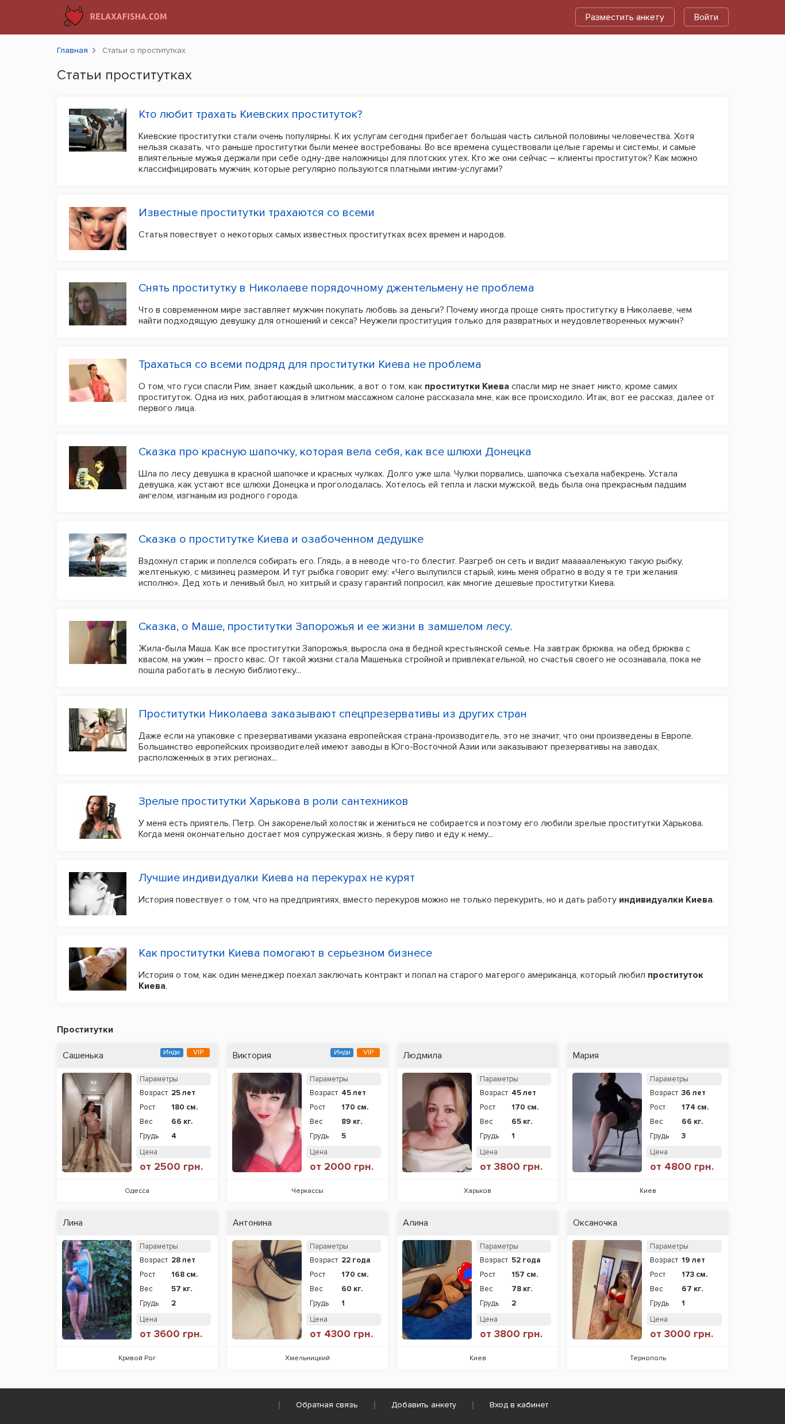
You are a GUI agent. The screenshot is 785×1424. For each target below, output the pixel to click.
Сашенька (83, 1055)
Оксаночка (595, 1223)
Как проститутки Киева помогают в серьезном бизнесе (285, 953)
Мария (586, 1055)
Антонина (252, 1223)
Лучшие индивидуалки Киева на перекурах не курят (276, 878)
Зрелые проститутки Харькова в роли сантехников (273, 801)
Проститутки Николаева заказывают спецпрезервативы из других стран (332, 714)
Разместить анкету (625, 17)
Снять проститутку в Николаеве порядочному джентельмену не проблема (336, 288)
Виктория (252, 1055)
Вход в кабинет (519, 1405)
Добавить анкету (423, 1405)
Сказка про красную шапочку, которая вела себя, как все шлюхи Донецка (335, 452)
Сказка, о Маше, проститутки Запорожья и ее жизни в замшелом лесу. (325, 627)
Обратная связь (327, 1405)
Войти (706, 17)
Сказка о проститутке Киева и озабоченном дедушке (281, 539)
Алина (415, 1223)
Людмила (422, 1055)
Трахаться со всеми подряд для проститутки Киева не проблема (310, 364)
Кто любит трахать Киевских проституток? (250, 114)
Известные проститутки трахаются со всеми (256, 213)
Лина (73, 1223)
